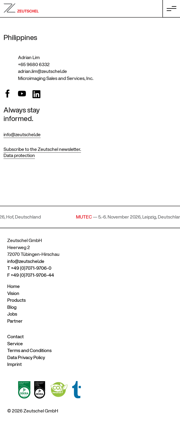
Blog (11, 307)
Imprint (14, 364)
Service (15, 343)
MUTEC (77, 217)
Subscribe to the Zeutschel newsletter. (42, 149)
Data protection (19, 155)
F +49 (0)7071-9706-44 (30, 275)
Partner (15, 321)
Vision (13, 293)
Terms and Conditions (29, 350)
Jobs (12, 314)
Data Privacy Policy (26, 357)
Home (13, 286)
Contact (15, 336)
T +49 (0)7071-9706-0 (29, 268)
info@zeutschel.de (22, 134)
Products (16, 300)
